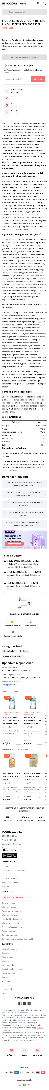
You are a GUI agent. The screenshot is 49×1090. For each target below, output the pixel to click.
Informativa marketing (10, 915)
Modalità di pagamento (10, 882)
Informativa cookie (9, 907)
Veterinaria (6, 981)
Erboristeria (6, 985)
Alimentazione (9, 651)
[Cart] (45, 3)
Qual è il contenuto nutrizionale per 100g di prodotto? (23, 504)
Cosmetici (6, 953)
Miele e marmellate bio (13, 656)
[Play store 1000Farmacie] (12, 855)
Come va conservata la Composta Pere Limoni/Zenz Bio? (23, 494)
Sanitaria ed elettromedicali (12, 969)
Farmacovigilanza (8, 931)
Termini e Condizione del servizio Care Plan (18, 939)
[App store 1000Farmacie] (12, 849)
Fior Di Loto (7, 27)
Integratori (6, 961)
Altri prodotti (7, 989)
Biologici (24, 651)
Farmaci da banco (8, 973)
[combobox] (24, 12)
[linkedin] (29, 1003)
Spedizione (6, 886)
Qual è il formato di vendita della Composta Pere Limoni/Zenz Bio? (23, 524)
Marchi (4, 993)
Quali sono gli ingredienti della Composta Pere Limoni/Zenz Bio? (24, 484)
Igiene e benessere (9, 949)
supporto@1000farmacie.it (12, 844)
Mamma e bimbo (8, 965)
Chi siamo (5, 866)
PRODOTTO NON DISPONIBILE (24, 57)
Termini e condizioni (9, 935)
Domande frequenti (9, 878)
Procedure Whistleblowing (12, 927)
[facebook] (19, 1003)
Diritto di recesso (8, 903)
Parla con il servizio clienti (24, 614)
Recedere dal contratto (13, 897)
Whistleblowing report (10, 923)
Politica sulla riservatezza (11, 911)
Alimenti (36, 156)
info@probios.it (9, 684)
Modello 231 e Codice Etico (12, 919)
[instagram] (24, 1003)
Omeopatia (6, 977)
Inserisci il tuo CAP (14, 79)
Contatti (5, 874)
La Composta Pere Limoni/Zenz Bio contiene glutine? (23, 514)
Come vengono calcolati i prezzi (14, 870)
